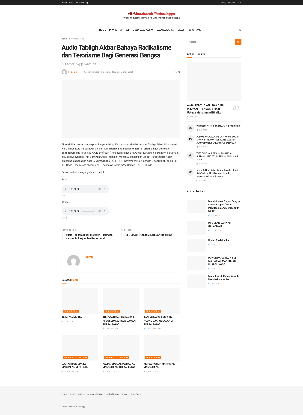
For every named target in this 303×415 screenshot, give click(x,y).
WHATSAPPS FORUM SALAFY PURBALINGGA (218, 126)
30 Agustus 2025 (111, 372)
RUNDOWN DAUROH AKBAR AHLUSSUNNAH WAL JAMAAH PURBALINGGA (120, 321)
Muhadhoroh (127, 72)
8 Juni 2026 (68, 322)
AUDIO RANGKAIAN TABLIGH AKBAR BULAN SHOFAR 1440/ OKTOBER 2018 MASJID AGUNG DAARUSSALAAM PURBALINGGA (217, 139)
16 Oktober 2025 (70, 372)
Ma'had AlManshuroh (75, 358)
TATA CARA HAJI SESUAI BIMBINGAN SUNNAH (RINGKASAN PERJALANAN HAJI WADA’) (217, 156)
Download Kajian (143, 30)
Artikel (124, 30)
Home (64, 3)
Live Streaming (81, 3)
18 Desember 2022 (90, 72)
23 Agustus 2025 (152, 372)
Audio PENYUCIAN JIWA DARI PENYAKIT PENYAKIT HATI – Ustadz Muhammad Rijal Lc (205, 109)
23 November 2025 (153, 329)
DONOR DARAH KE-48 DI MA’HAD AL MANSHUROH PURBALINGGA (223, 261)
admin (74, 72)
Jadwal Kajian (165, 30)
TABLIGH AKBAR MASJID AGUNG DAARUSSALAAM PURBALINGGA (158, 321)
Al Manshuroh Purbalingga (74, 407)
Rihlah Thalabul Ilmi (72, 317)
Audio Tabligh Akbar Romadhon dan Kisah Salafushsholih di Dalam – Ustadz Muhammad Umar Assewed (217, 173)
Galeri (181, 30)
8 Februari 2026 (111, 329)
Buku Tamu (195, 30)
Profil (71, 3)
